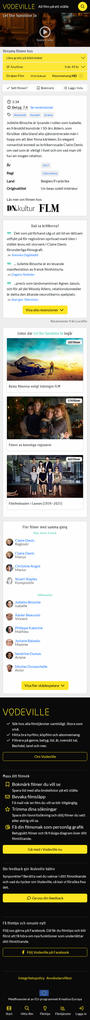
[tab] (45, 75)
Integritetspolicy (31, 978)
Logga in (81, 1014)
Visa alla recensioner (42, 310)
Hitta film (27, 1014)
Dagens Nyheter (22, 274)
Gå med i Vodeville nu (45, 849)
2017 (46, 165)
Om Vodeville (45, 756)
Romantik (20, 115)
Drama (48, 115)
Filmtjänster (63, 1014)
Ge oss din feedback (47, 898)
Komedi (35, 115)
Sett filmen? (19, 88)
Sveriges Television (24, 299)
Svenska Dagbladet (24, 255)
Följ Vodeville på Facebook (47, 952)
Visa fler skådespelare (42, 685)
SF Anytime (42, 67)
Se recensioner (41, 107)
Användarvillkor (59, 978)
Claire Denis (50, 173)
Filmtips (45, 1014)
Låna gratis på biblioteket (24, 58)
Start (9, 1014)
